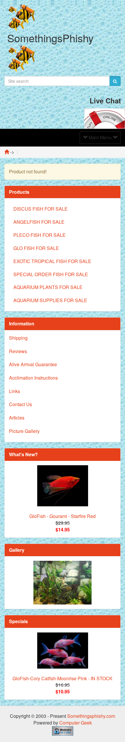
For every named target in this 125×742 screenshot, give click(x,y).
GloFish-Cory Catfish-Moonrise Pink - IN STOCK (62, 678)
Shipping (18, 337)
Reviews (18, 351)
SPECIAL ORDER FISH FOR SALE (50, 274)
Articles (16, 417)
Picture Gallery (24, 431)
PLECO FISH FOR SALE (39, 235)
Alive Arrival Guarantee (33, 364)
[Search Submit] (115, 81)
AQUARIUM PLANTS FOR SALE (48, 287)
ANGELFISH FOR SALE (39, 221)
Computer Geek (75, 722)
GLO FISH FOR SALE (36, 248)
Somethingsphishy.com (91, 716)
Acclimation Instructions (33, 377)
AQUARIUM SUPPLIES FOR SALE (50, 300)
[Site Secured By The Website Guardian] (62, 730)
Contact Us (20, 404)
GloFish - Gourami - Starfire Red (62, 516)
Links (14, 391)
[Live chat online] (104, 117)
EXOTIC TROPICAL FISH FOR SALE (52, 261)
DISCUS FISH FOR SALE (40, 208)
